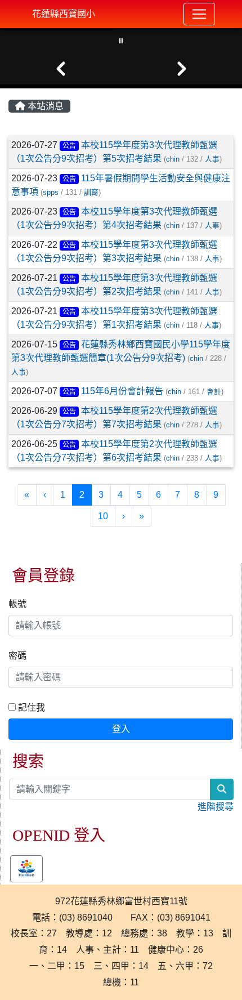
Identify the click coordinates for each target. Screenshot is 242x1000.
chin (173, 159)
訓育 (91, 192)
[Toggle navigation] (199, 14)
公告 (69, 146)
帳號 (17, 604)
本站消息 (44, 106)
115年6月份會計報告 (122, 391)
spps (51, 192)
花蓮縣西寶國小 (63, 14)
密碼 (17, 655)
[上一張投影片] (60, 68)
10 (103, 516)
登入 (121, 729)
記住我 (30, 707)
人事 (212, 159)
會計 (214, 391)
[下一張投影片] (181, 68)
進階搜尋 (216, 806)
